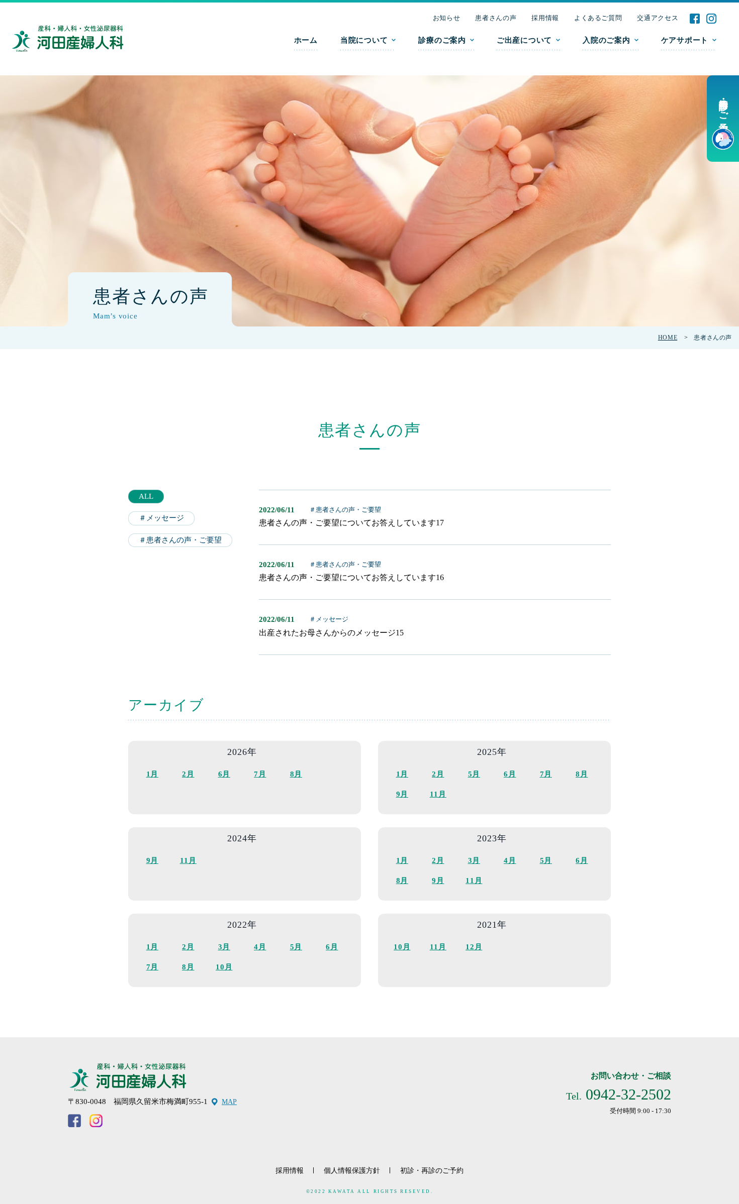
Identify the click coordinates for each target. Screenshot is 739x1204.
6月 (224, 774)
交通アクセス (657, 18)
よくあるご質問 (598, 18)
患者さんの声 (495, 18)
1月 (152, 774)
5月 (474, 774)
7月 (260, 774)
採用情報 (545, 18)
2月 (188, 774)
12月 (474, 947)
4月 (510, 860)
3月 (474, 860)
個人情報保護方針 (352, 1170)
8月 (296, 774)
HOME (667, 337)
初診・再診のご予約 (432, 1170)
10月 (224, 967)
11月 (438, 794)
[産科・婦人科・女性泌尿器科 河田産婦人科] (67, 39)
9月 (402, 794)
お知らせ (446, 18)
